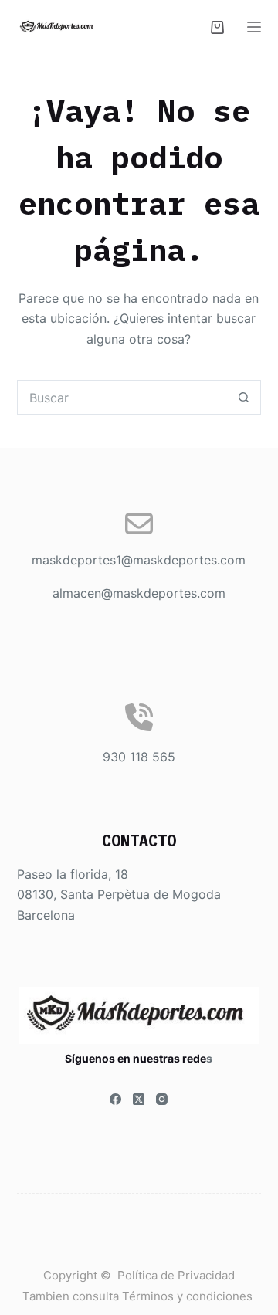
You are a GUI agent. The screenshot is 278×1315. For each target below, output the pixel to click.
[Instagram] (162, 1099)
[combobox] (123, 397)
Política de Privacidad (176, 1275)
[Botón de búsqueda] (243, 397)
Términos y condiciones (189, 1296)
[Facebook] (115, 1099)
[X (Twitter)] (138, 1099)
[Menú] (254, 27)
